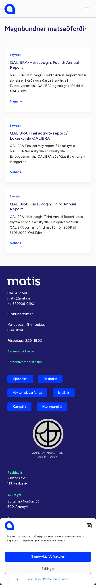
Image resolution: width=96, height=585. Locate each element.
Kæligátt (19, 407)
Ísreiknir (63, 393)
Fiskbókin (50, 379)
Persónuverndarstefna (56, 579)
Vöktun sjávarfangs (27, 393)
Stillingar (48, 569)
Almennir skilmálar (20, 351)
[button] (89, 525)
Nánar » (16, 101)
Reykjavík (14, 473)
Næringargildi (52, 407)
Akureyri (14, 495)
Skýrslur (15, 54)
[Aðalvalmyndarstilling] (87, 9)
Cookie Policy (33, 579)
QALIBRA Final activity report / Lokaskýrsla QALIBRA (39, 136)
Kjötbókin (20, 379)
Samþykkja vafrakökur (48, 557)
